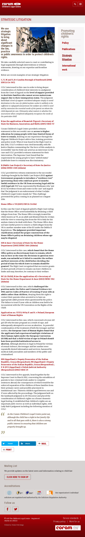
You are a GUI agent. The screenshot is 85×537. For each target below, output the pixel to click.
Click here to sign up (17, 477)
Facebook (7, 509)
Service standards (70, 518)
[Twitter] (10, 444)
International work (69, 67)
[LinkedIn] (27, 444)
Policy (65, 42)
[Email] (42, 444)
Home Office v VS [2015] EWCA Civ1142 (19, 204)
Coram (11, 5)
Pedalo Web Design (18, 525)
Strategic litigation (67, 57)
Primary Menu (80, 4)
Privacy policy (59, 521)
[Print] (7, 450)
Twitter (15, 509)
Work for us (74, 521)
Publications (68, 49)
